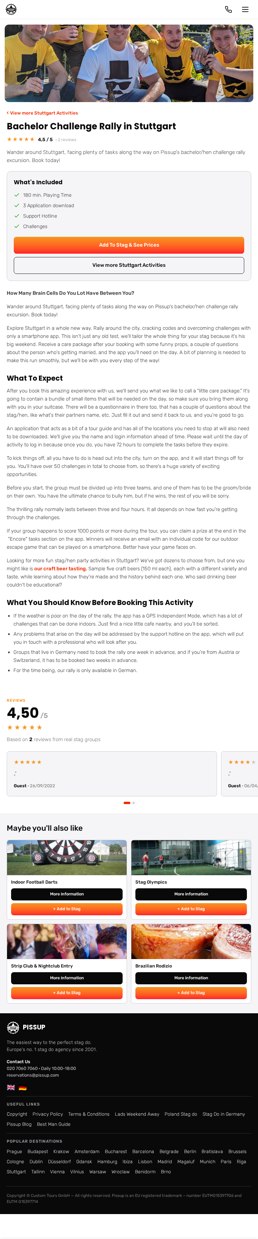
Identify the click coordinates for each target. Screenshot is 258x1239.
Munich (207, 1162)
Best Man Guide (54, 1124)
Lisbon (145, 1162)
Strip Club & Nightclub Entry (42, 965)
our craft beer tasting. (60, 569)
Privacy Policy (48, 1114)
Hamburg (107, 1162)
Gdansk (84, 1162)
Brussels (237, 1151)
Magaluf (186, 1162)
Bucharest (116, 1151)
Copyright (17, 1114)
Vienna (57, 1172)
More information (67, 893)
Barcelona (143, 1151)
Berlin (190, 1151)
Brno (166, 1172)
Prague (14, 1151)
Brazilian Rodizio (153, 965)
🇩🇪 (22, 1087)
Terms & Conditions (89, 1114)
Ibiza (128, 1162)
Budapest (38, 1151)
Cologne (15, 1162)
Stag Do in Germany (224, 1114)
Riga (241, 1162)
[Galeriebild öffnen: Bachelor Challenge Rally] (129, 63)
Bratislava (212, 1151)
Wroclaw (121, 1172)
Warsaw (97, 1172)
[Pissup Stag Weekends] (11, 9)
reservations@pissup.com (33, 1075)
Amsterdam (87, 1151)
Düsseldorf (59, 1162)
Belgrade (169, 1151)
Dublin (36, 1162)
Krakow (61, 1151)
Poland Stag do (181, 1114)
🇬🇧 (11, 1087)
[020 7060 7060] (228, 9)
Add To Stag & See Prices (129, 245)
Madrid (165, 1162)
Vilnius (77, 1172)
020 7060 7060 (22, 1068)
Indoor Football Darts (34, 882)
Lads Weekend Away (137, 1114)
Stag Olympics (151, 882)
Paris (226, 1162)
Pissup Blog (19, 1124)
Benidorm (145, 1172)
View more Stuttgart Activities (42, 112)
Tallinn (38, 1172)
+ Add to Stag (67, 908)
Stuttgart (16, 1172)
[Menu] (245, 9)
